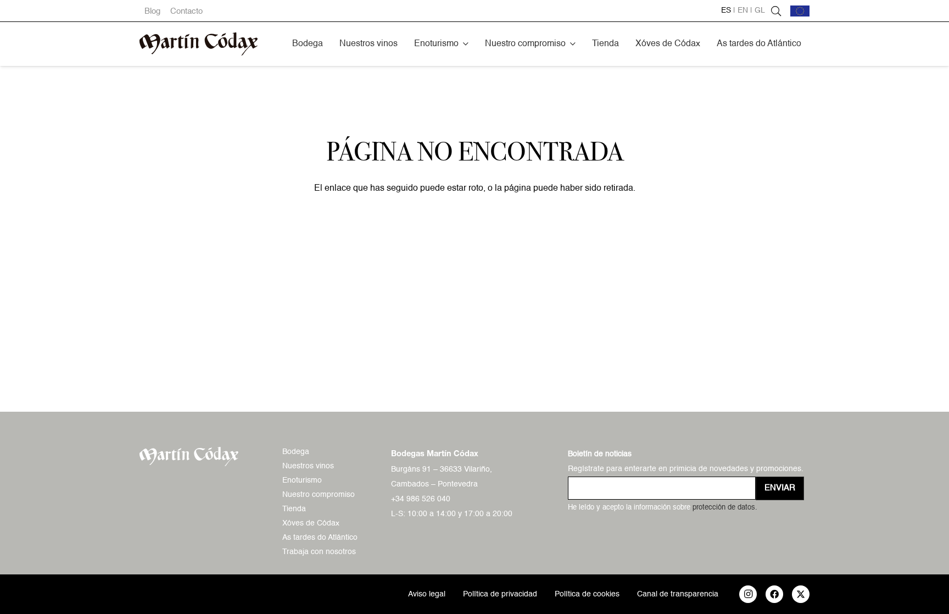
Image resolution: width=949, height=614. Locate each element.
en (743, 10)
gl (760, 10)
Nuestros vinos (308, 466)
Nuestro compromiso (318, 495)
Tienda (294, 509)
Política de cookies (587, 594)
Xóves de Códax (310, 523)
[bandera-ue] (800, 10)
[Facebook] (774, 594)
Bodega (295, 452)
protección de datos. (725, 507)
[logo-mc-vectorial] (198, 44)
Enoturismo (302, 480)
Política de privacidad (500, 594)
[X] (801, 594)
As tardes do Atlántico (320, 537)
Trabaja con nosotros (319, 552)
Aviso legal (426, 594)
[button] (465, 43)
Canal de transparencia (677, 594)
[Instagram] (748, 594)
